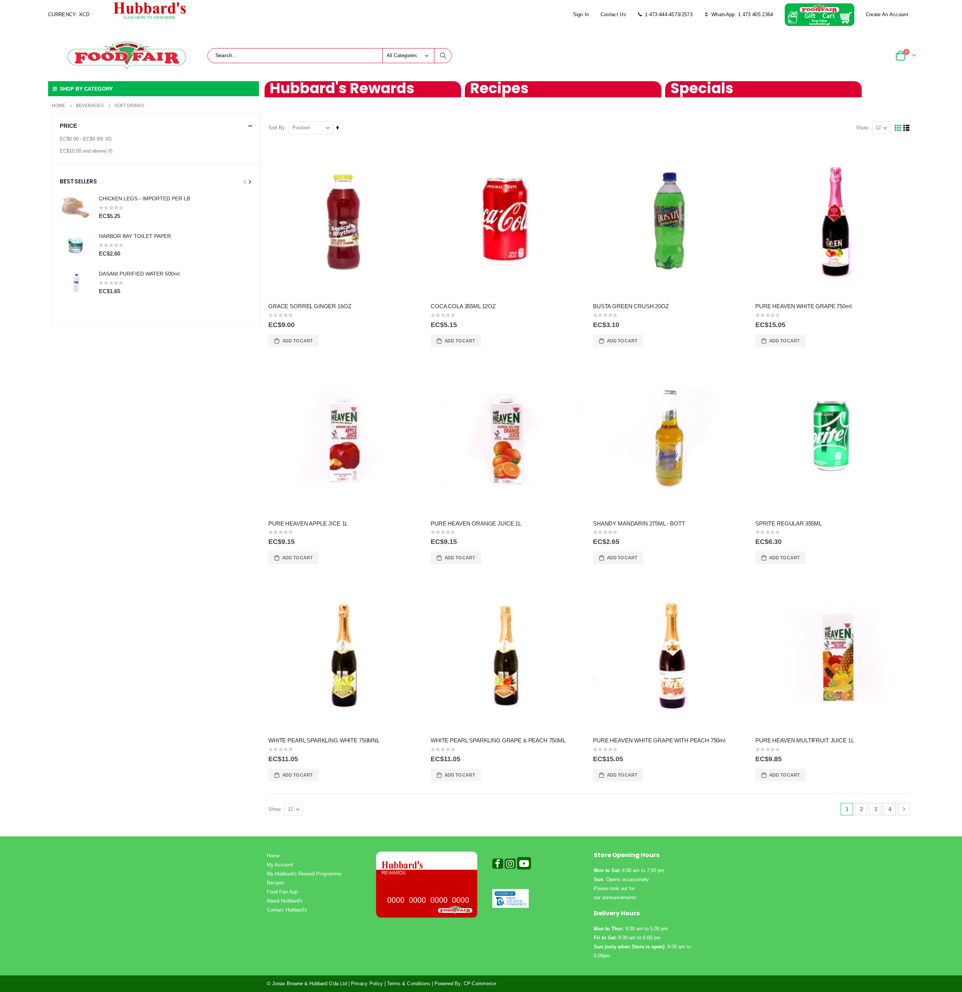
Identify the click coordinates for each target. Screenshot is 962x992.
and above (87, 151)
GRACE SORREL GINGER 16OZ (309, 306)
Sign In (581, 14)
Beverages (90, 105)
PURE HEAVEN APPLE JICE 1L (308, 523)
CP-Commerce (480, 983)
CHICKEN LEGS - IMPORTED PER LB (144, 198)
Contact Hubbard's (287, 910)
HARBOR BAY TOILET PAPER (135, 236)
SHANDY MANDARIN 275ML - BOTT (639, 523)
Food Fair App (282, 892)
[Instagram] (510, 865)
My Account (280, 865)
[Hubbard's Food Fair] (126, 56)
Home (58, 105)
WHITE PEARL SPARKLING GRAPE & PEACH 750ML (498, 740)
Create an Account (887, 14)
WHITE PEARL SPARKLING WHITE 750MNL (324, 740)
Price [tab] (68, 126)
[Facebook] (497, 865)
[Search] (443, 55)
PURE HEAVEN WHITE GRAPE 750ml (803, 306)
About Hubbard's (285, 901)
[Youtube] (524, 865)
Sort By (276, 127)
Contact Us (613, 14)
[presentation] (249, 182)
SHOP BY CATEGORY (85, 89)
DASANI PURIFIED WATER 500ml (139, 274)
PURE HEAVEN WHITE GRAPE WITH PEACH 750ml (659, 740)
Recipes (275, 883)
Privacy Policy (367, 983)
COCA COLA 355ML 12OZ (463, 306)
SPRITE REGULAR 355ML (788, 523)
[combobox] (329, 55)
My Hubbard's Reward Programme (304, 874)
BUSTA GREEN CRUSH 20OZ (631, 306)
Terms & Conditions (408, 983)
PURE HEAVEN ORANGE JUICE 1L (476, 523)
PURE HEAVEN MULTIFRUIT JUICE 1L (804, 740)
